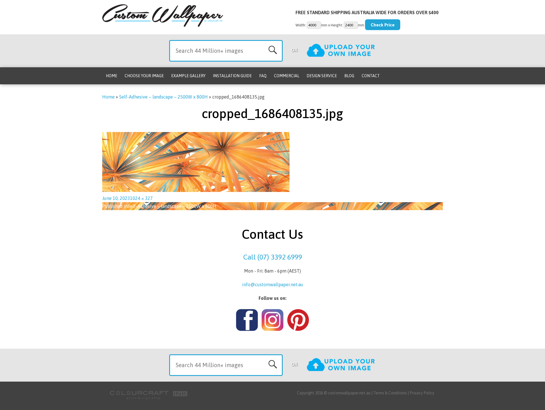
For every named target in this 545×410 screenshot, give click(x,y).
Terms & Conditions (390, 393)
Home (111, 76)
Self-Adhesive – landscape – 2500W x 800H (163, 96)
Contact (371, 76)
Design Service (322, 76)
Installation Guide (232, 76)
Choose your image (144, 76)
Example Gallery (188, 76)
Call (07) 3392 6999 (272, 257)
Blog (349, 76)
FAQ (263, 76)
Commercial (286, 76)
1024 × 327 (141, 198)
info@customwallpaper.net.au (272, 284)
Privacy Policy (422, 393)
